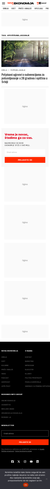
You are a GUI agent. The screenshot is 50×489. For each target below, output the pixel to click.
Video (3, 374)
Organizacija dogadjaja (11, 413)
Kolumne (4, 365)
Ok (25, 485)
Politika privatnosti (33, 378)
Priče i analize (25, 8)
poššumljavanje (18, 70)
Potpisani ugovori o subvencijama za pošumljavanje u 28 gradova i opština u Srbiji (24, 78)
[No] (46, 478)
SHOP (44, 3)
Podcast (5, 378)
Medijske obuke (7, 409)
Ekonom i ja (6, 417)
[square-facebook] (12, 462)
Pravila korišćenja (33, 382)
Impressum (29, 365)
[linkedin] (37, 462)
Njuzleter (29, 370)
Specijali (38, 8)
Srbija (6, 8)
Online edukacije (8, 401)
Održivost (5, 382)
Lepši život (5, 386)
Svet (13, 8)
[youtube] (31, 462)
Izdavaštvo (6, 405)
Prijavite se (25, 160)
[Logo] (21, 3)
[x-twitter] (18, 462)
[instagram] (25, 462)
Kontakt (28, 357)
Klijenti (28, 374)
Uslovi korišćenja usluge (23, 451)
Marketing (29, 361)
